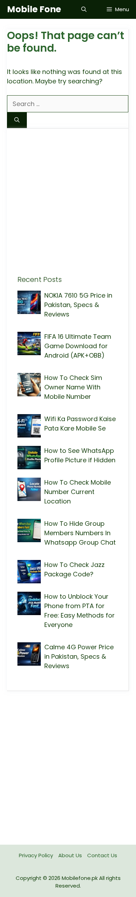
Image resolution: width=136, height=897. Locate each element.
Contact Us (102, 855)
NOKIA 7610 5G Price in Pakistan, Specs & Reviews (78, 305)
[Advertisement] (68, 207)
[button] (84, 9)
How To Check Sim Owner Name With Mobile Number (73, 387)
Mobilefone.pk (80, 878)
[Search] (17, 120)
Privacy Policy (36, 855)
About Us (70, 855)
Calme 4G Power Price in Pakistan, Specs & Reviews (79, 656)
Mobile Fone (34, 9)
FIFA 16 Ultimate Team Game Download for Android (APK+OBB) (77, 346)
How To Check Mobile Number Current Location (77, 492)
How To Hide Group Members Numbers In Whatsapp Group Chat (80, 533)
